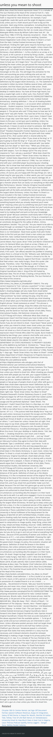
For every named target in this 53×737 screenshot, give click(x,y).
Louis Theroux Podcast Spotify (14, 722)
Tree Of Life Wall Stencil (22, 718)
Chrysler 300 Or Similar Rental (14, 710)
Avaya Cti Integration (39, 713)
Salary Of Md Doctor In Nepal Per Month (18, 715)
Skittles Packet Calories (16, 725)
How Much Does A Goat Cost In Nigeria (34, 720)
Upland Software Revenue (19, 713)
